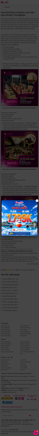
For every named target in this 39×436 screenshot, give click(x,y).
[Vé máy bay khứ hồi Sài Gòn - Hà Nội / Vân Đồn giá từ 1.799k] (19, 218)
